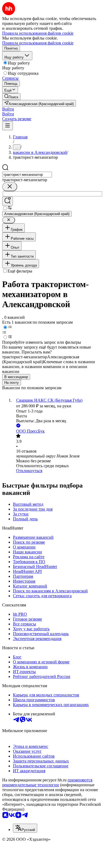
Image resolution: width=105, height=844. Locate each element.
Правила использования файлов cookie (38, 43)
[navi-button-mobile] (7, 125)
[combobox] (27, 174)
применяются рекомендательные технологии (47, 782)
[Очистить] (9, 186)
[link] (11, 96)
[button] (8, 109)
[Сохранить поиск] (7, 201)
